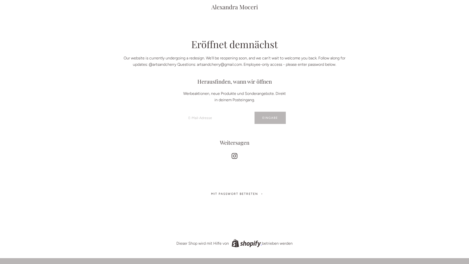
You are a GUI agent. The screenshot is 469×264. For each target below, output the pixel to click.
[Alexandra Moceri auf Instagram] (234, 155)
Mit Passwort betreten (234, 194)
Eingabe (270, 118)
